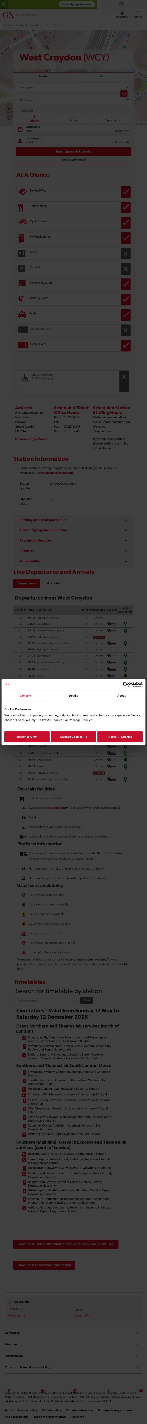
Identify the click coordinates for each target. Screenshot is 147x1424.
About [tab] (121, 695)
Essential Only (27, 736)
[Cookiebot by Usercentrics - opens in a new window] (126, 684)
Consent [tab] (25, 695)
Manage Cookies (71, 736)
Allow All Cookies (120, 736)
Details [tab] (73, 695)
